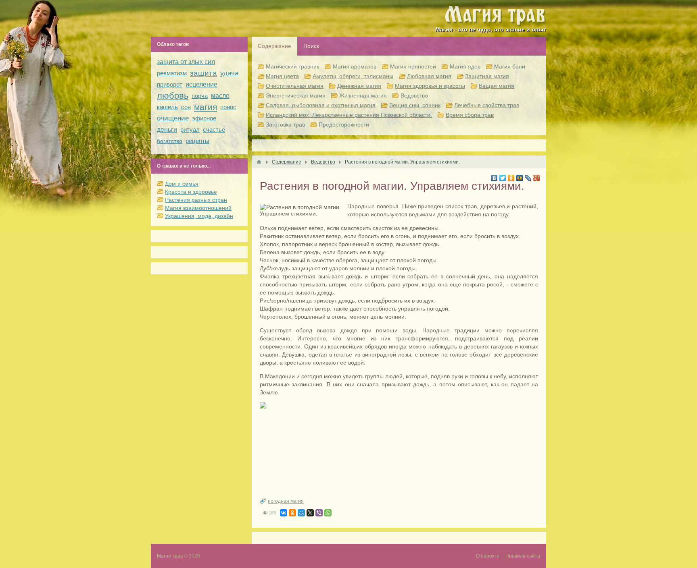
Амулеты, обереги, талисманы (353, 76)
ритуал (190, 129)
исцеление (201, 84)
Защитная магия (487, 76)
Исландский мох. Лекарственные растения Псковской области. (349, 115)
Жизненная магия (363, 95)
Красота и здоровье (191, 192)
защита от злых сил (186, 61)
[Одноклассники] (511, 178)
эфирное (204, 118)
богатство (169, 141)
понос (228, 107)
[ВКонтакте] (494, 178)
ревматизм (172, 73)
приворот (169, 84)
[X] (310, 512)
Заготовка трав (285, 124)
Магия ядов (465, 66)
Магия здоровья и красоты (430, 86)
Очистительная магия (294, 86)
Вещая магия (496, 86)
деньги (167, 129)
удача (229, 73)
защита (203, 73)
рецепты (197, 140)
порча (200, 95)
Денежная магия (359, 86)
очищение (173, 118)
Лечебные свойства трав (486, 105)
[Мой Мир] (519, 178)
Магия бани (509, 66)
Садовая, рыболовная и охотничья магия (321, 105)
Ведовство (414, 95)
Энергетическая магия (296, 95)
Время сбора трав (470, 115)
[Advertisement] (399, 453)
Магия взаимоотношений (198, 208)
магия (205, 107)
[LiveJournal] (528, 178)
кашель (167, 107)
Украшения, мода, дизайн (199, 216)
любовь (172, 96)
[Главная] (259, 161)
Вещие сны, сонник (414, 105)
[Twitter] (503, 178)
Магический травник (292, 66)
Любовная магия (429, 76)
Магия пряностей (413, 66)
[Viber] (319, 512)
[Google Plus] (536, 178)
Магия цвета (282, 76)
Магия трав (170, 556)
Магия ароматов (354, 66)
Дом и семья (181, 183)
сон (186, 107)
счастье (214, 129)
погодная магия (286, 501)
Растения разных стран (196, 200)
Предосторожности (344, 124)
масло (220, 95)
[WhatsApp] (328, 512)
